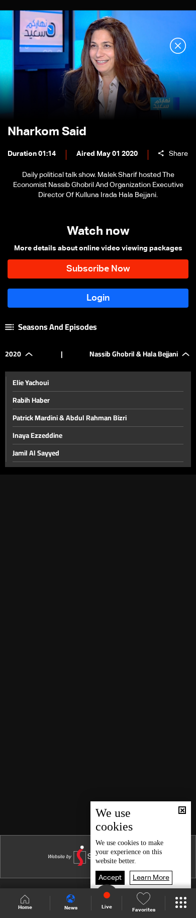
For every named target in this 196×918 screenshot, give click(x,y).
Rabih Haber (31, 400)
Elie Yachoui (31, 383)
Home (25, 907)
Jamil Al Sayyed (36, 453)
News (70, 907)
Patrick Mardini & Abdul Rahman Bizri (70, 418)
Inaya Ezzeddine (37, 435)
